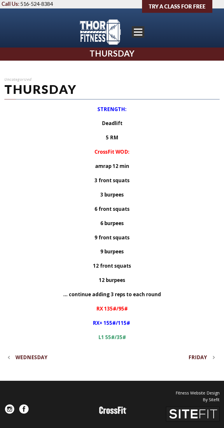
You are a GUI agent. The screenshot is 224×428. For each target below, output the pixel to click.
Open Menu (138, 32)
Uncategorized (18, 79)
